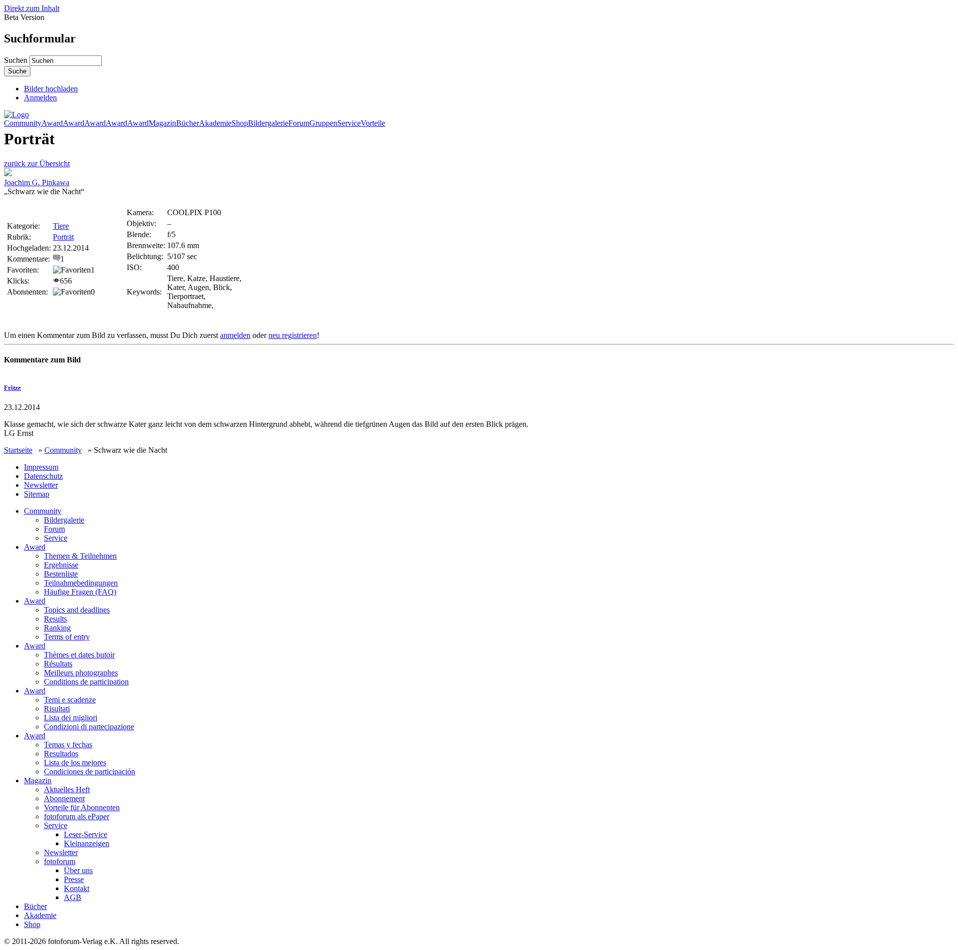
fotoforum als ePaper (76, 816)
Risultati (57, 708)
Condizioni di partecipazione (89, 726)
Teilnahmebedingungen (81, 583)
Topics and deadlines (77, 610)
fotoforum (59, 861)
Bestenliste (61, 574)
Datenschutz (43, 476)
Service (349, 123)
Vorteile (373, 123)
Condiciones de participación (89, 771)
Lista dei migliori (70, 717)
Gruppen (323, 123)
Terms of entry (67, 637)
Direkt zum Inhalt (31, 8)
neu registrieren (292, 335)
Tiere (61, 226)
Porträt (63, 237)
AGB (72, 897)
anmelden (235, 335)
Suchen (16, 60)
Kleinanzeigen (86, 843)
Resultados (61, 753)
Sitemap (36, 494)
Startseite (18, 450)
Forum (298, 123)
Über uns (78, 870)
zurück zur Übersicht (37, 163)
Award (52, 123)
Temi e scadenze (70, 699)
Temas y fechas (68, 744)
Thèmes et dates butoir (79, 654)
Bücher (187, 123)
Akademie (215, 123)
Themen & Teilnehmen (80, 556)
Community (22, 123)
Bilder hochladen (51, 88)
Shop (240, 123)
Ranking (57, 628)
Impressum (41, 467)
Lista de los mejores (75, 762)
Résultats (58, 663)
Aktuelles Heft (67, 789)
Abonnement (64, 798)
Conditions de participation (86, 681)
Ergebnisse (61, 565)
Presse (74, 879)
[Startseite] (16, 114)
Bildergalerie (268, 123)
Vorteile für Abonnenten (82, 807)
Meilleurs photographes (81, 672)
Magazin (162, 123)
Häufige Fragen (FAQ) (80, 592)
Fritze (12, 387)
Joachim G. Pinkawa (36, 182)
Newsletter (41, 485)
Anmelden (40, 97)
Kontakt (76, 888)
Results (55, 619)
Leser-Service (85, 834)
